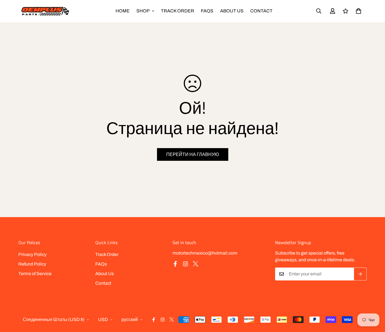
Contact (261, 10)
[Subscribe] (360, 274)
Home (123, 10)
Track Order (177, 10)
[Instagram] (185, 264)
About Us (232, 10)
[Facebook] (175, 264)
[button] (358, 11)
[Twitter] (196, 264)
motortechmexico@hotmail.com (204, 253)
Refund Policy (32, 264)
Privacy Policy (32, 254)
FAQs (207, 10)
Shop (143, 10)
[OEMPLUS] (45, 11)
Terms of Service (35, 273)
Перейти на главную (192, 154)
